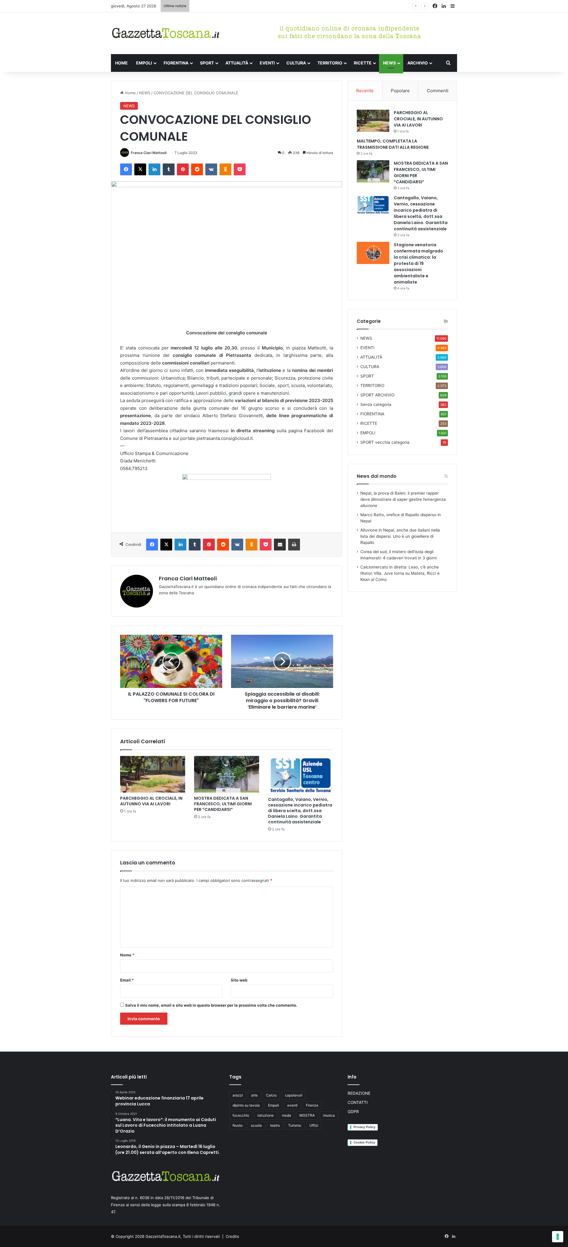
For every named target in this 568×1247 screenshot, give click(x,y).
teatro (275, 1125)
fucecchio (241, 1115)
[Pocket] (240, 169)
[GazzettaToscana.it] (165, 33)
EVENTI (267, 62)
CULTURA (296, 62)
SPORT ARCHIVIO (377, 395)
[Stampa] (294, 544)
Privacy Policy (364, 1127)
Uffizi (313, 1125)
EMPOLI (144, 62)
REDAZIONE (359, 1093)
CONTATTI (358, 1102)
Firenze (312, 1105)
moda (286, 1115)
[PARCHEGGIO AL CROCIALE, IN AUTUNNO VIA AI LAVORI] (152, 774)
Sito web (239, 980)
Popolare (400, 90)
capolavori (293, 1095)
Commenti (437, 90)
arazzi (238, 1095)
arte (254, 1095)
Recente (365, 90)
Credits (232, 1236)
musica (329, 1115)
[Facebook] (126, 169)
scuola (256, 1125)
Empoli (273, 1105)
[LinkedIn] (154, 169)
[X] (140, 169)
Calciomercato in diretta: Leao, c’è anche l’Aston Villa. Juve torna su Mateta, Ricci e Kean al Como (400, 573)
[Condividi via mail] (280, 544)
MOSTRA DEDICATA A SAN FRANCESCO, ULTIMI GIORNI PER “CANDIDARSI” (261, 6)
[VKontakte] (211, 169)
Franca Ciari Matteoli (149, 152)
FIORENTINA (176, 62)
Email (127, 980)
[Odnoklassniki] (225, 169)
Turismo (294, 1125)
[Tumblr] (169, 169)
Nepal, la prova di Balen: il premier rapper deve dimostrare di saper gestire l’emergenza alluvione (403, 499)
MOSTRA (307, 1115)
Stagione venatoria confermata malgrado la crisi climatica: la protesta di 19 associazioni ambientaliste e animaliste (418, 263)
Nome (127, 955)
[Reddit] (197, 169)
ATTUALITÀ (236, 62)
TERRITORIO (329, 62)
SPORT (207, 62)
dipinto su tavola (246, 1105)
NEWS (389, 62)
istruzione (265, 1115)
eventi (292, 1105)
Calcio (271, 1095)
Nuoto (238, 1125)
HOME (121, 62)
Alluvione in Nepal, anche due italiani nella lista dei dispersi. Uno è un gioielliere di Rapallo (400, 536)
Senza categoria (375, 404)
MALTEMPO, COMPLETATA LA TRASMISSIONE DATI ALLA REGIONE (393, 144)
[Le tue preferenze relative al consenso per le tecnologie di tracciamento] (557, 1236)
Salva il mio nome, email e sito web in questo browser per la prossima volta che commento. (211, 1005)
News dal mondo (376, 476)
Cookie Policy (364, 1142)
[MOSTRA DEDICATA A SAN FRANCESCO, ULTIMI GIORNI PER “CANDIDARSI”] (226, 774)
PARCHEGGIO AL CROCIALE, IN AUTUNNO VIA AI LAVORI (151, 801)
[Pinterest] (183, 169)
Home (130, 92)
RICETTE (363, 62)
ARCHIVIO (417, 62)
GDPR (353, 1111)
